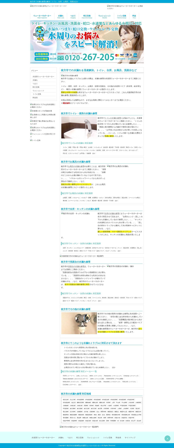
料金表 (118, 438)
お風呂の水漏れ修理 (76, 166)
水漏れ (71, 78)
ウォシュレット (93, 438)
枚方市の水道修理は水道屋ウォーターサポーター (84, 445)
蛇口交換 (79, 438)
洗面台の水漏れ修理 (76, 266)
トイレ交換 (107, 438)
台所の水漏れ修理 (112, 213)
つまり (70, 438)
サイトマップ (130, 438)
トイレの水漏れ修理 (113, 118)
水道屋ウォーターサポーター (43, 438)
